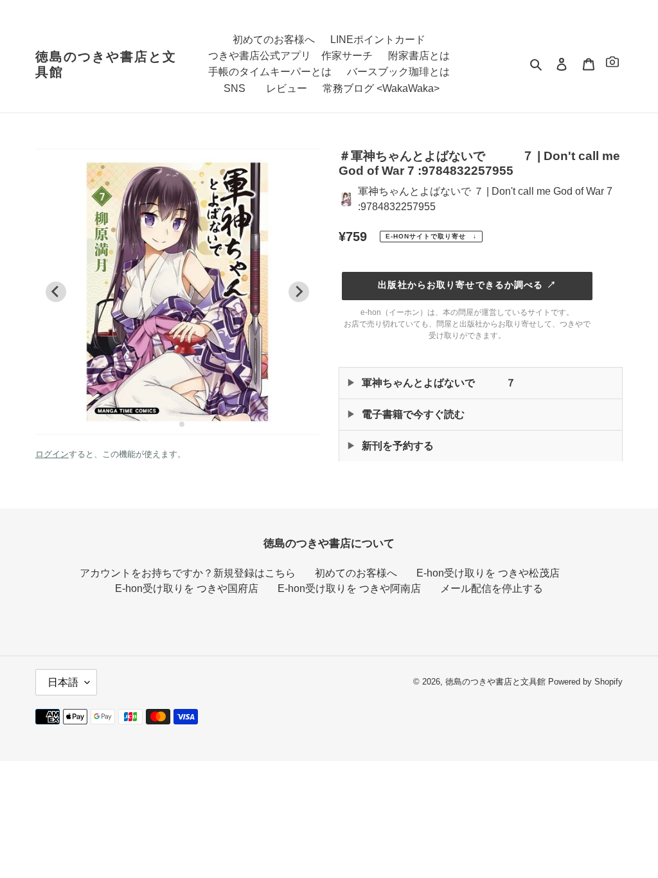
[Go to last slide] (56, 292)
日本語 (63, 682)
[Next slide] (299, 292)
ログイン (52, 454)
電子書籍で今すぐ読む (413, 414)
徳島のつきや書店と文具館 (106, 64)
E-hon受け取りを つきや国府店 (186, 588)
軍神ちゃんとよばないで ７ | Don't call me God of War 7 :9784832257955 (485, 199)
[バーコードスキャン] (612, 64)
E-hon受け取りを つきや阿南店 (349, 588)
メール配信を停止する (491, 588)
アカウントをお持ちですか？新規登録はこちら (188, 573)
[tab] (172, 423)
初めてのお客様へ (356, 573)
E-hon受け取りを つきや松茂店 (488, 573)
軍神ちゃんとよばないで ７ (439, 382)
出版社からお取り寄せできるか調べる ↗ (467, 285)
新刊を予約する (398, 445)
